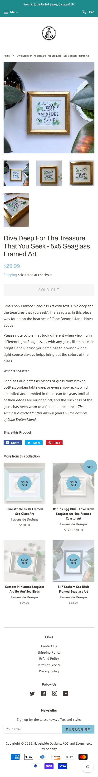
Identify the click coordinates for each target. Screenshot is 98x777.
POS (66, 743)
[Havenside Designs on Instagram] (54, 694)
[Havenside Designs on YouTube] (65, 694)
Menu (13, 12)
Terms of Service (49, 665)
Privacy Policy (49, 671)
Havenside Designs (47, 743)
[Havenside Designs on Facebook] (43, 694)
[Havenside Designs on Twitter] (32, 694)
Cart (91, 12)
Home (7, 56)
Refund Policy (49, 658)
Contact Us (49, 646)
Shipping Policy (49, 652)
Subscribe (78, 730)
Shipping (10, 275)
